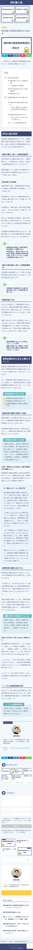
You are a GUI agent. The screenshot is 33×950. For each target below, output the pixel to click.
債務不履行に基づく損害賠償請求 (19, 82)
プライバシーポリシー (15, 945)
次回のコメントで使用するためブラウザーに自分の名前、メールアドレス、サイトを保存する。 (16, 820)
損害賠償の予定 (14, 93)
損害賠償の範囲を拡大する (18, 114)
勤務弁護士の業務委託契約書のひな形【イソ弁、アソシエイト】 (17, 906)
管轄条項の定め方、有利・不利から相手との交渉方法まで (17, 925)
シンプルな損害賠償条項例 (18, 122)
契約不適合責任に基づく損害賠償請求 (19, 90)
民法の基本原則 (13, 78)
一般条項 (4, 27)
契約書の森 (16, 2)
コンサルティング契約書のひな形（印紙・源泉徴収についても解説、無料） (17, 918)
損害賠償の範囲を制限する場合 (19, 103)
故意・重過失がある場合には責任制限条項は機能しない (19, 109)
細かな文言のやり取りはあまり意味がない (19, 118)
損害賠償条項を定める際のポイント (18, 98)
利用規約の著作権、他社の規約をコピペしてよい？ (17, 932)
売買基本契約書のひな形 (12, 912)
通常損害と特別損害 (17, 85)
